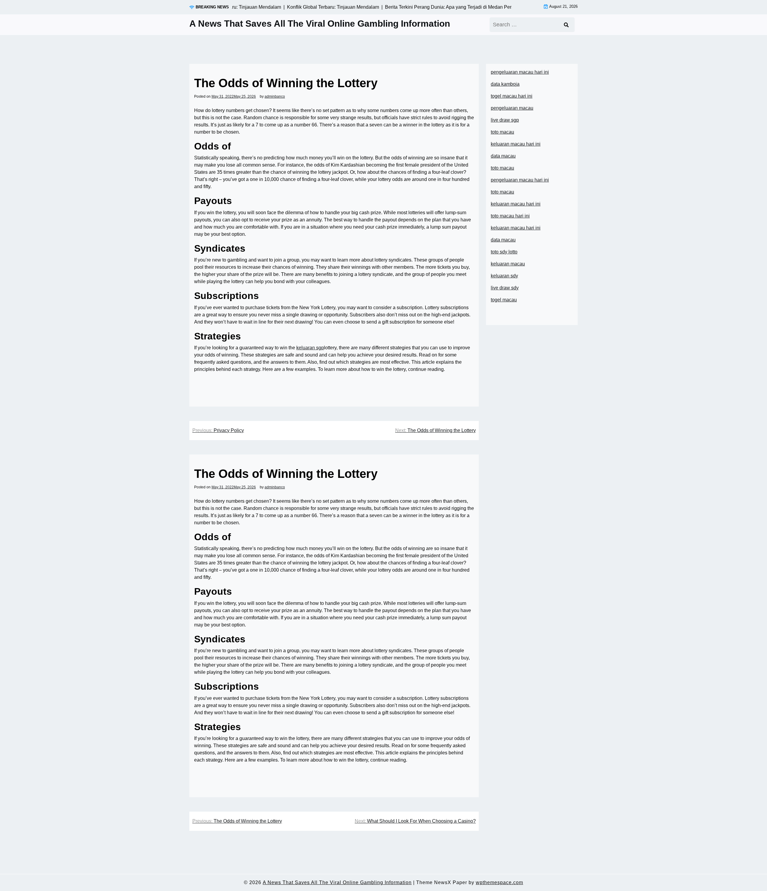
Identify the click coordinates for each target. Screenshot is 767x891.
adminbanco (275, 96)
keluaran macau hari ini (515, 144)
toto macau (502, 132)
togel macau (504, 299)
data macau (503, 239)
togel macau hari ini (511, 96)
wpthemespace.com (499, 882)
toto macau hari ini (510, 215)
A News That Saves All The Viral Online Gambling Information (319, 23)
